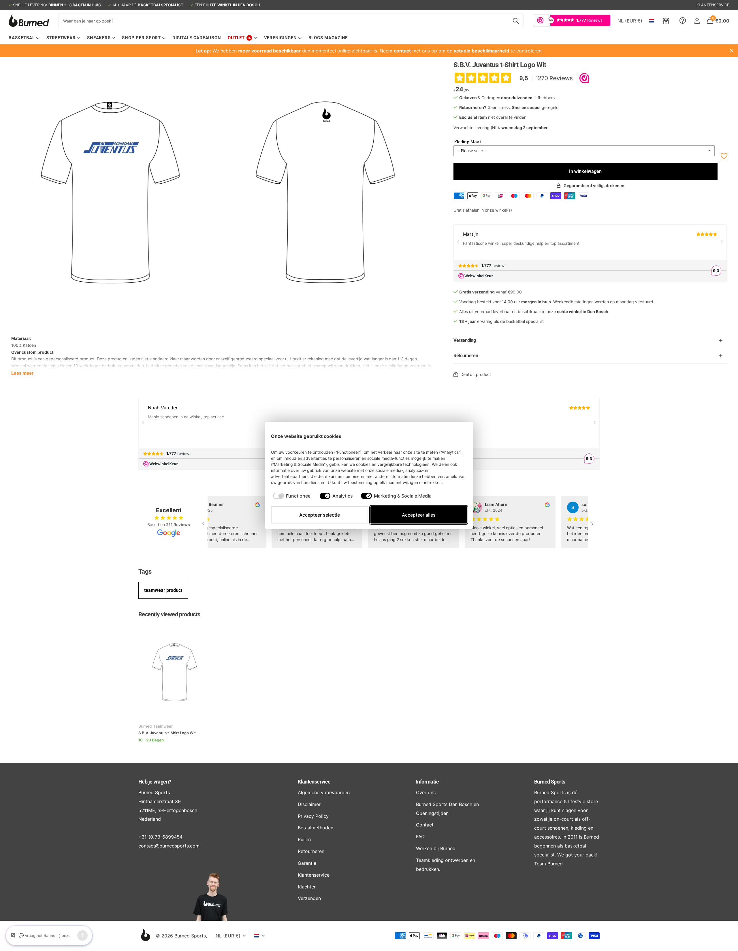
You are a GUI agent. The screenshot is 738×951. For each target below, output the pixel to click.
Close (731, 50)
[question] (682, 20)
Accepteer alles (419, 515)
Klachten (307, 887)
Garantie (307, 863)
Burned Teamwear (155, 726)
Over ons (426, 792)
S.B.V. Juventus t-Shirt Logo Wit (167, 732)
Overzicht (454, 436)
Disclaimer (309, 804)
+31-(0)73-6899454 (160, 837)
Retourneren (311, 851)
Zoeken (516, 21)
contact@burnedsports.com (168, 846)
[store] (666, 20)
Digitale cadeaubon (196, 37)
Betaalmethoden (315, 828)
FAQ (420, 836)
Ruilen (304, 839)
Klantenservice (314, 782)
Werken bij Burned (435, 848)
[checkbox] (292, 495)
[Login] (697, 20)
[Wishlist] (723, 156)
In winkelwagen (585, 171)
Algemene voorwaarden (324, 792)
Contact (425, 825)
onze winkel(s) (498, 210)
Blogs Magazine (328, 37)
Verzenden (309, 898)
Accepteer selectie (319, 515)
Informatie (427, 782)
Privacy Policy (313, 816)
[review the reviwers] (250, 504)
